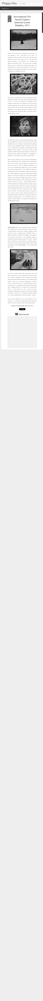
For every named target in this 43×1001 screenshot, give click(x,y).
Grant (31, 306)
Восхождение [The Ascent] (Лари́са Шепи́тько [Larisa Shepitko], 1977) (22, 21)
